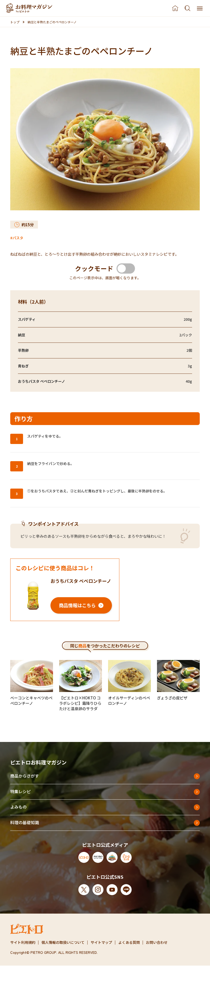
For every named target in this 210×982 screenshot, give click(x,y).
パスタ (18, 237)
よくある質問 (129, 942)
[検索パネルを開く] (187, 8)
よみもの (18, 807)
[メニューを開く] (200, 8)
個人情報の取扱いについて (63, 942)
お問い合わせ (156, 942)
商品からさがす (24, 776)
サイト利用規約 (22, 942)
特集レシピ (20, 791)
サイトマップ (101, 942)
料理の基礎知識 (24, 822)
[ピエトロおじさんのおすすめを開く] (29, 8)
